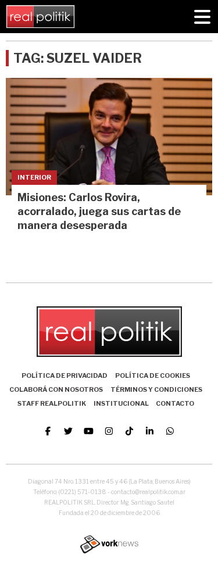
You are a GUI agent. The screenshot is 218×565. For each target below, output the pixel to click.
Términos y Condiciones (156, 389)
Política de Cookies (152, 375)
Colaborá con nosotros (56, 389)
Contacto (175, 403)
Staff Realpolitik (51, 403)
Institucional (121, 403)
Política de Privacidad (65, 375)
